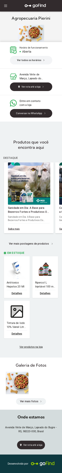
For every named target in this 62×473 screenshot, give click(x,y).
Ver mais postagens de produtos (29, 243)
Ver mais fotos (29, 401)
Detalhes (17, 293)
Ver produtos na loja (31, 346)
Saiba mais (14, 229)
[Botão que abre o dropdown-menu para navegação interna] (5, 6)
